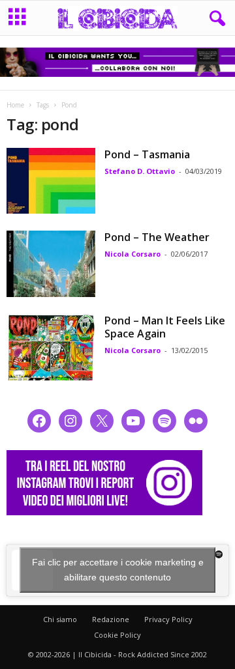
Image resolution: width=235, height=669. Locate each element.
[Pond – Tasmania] (51, 181)
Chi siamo (60, 619)
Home (15, 104)
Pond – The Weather (157, 237)
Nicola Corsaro (132, 254)
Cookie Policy (117, 635)
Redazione (110, 619)
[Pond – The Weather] (51, 264)
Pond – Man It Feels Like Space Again (164, 327)
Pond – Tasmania (147, 154)
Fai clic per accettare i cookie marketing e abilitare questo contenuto (118, 569)
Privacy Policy (168, 619)
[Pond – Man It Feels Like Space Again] (51, 347)
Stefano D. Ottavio (139, 171)
